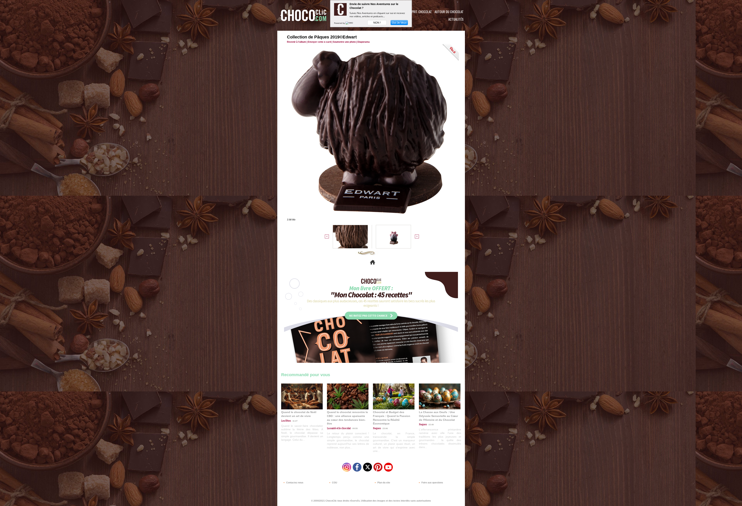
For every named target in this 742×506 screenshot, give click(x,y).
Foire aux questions (432, 482)
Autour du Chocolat (449, 11)
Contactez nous (294, 482)
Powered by (339, 23)
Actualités (456, 19)
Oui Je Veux (399, 22)
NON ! (377, 22)
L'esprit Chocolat (419, 11)
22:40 (430, 425)
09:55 (354, 428)
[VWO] (349, 23)
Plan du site (383, 482)
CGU (334, 482)
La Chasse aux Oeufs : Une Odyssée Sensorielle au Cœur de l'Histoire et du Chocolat (438, 416)
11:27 (294, 421)
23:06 (384, 428)
